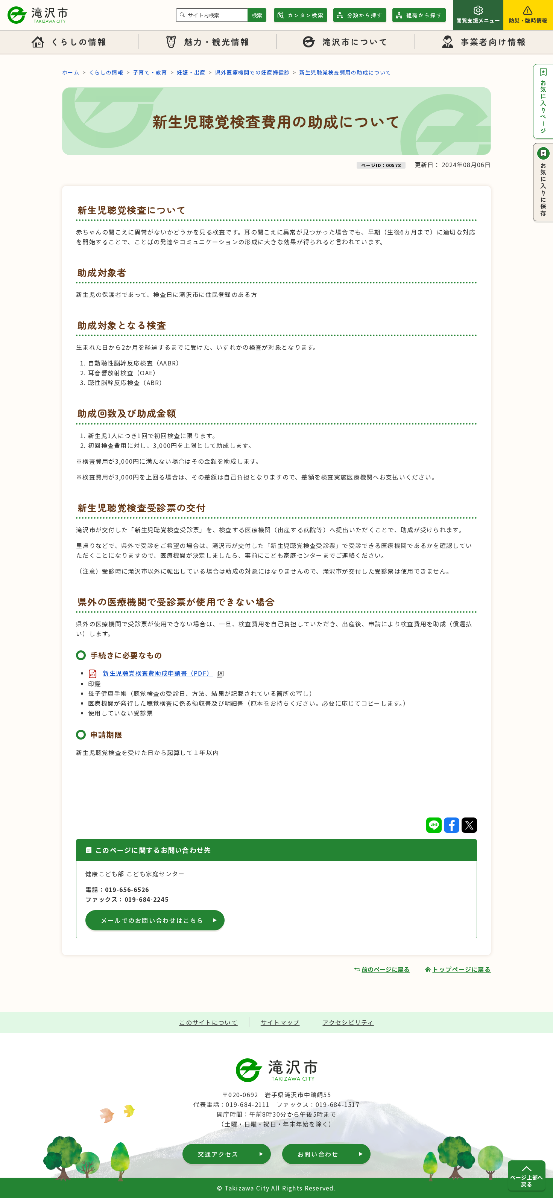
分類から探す (365, 15)
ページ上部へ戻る (526, 1181)
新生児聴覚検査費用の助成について (345, 72)
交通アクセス (218, 1153)
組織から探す (424, 15)
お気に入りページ (543, 106)
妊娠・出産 (191, 72)
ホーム (70, 72)
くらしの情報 (78, 41)
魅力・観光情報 (217, 41)
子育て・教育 (150, 72)
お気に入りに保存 (543, 189)
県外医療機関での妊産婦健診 (252, 72)
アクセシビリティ (348, 1022)
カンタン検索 (306, 15)
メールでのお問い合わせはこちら (152, 920)
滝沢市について (355, 41)
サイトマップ (280, 1022)
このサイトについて (208, 1022)
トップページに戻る (461, 969)
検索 (257, 15)
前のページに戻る (386, 969)
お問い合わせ (318, 1153)
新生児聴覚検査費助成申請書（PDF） (158, 672)
